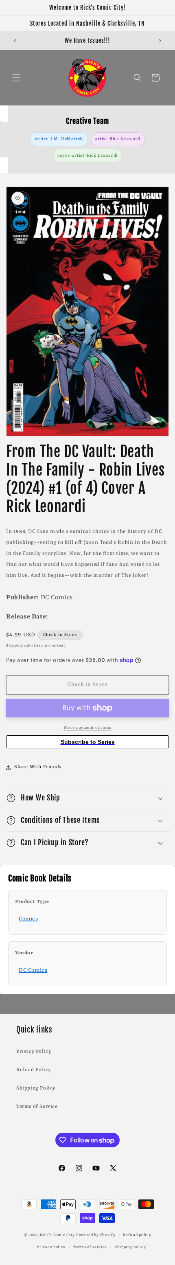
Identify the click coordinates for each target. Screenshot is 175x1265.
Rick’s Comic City (57, 1234)
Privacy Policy (33, 1052)
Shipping (14, 646)
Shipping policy (130, 1247)
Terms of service (90, 1247)
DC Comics (33, 970)
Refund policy (137, 1235)
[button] (16, 78)
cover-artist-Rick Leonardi (87, 155)
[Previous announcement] (15, 41)
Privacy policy (51, 1247)
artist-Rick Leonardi (117, 138)
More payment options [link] (88, 727)
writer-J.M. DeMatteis (59, 138)
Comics (28, 919)
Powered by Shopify (96, 1234)
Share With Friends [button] (37, 767)
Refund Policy (33, 1070)
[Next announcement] (160, 41)
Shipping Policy (35, 1088)
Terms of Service (37, 1106)
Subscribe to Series (88, 742)
